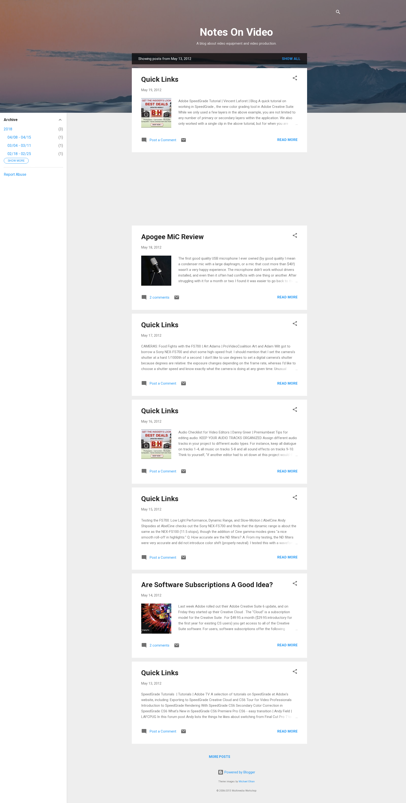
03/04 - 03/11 (19, 145)
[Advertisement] (326, 123)
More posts (219, 757)
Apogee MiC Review (172, 237)
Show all (291, 59)
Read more (287, 140)
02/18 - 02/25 (19, 154)
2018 (8, 129)
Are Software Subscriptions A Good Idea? (207, 585)
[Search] (338, 13)
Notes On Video (236, 32)
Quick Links (159, 79)
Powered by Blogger (239, 772)
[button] (295, 78)
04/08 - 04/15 (19, 137)
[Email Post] (183, 142)
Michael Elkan (247, 781)
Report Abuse (15, 174)
